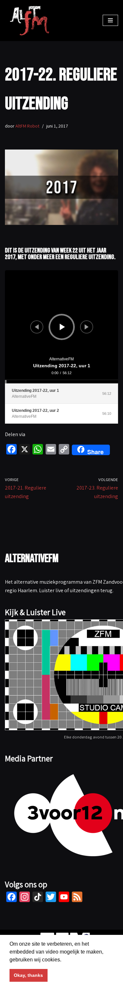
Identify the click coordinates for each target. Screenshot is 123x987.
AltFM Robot (27, 126)
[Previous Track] (37, 327)
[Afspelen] (62, 327)
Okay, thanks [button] (28, 975)
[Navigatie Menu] (110, 20)
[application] (61, 326)
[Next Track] (87, 327)
